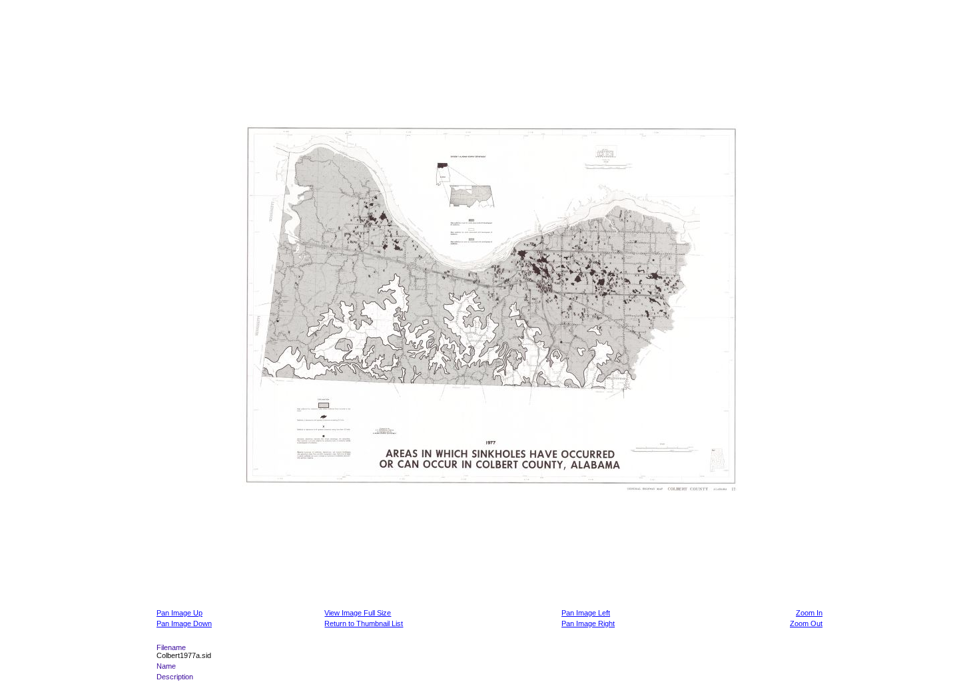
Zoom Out (806, 623)
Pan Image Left (585, 613)
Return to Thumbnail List (363, 623)
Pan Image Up (179, 613)
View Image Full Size (357, 613)
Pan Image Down (184, 623)
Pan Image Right (588, 623)
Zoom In (809, 613)
